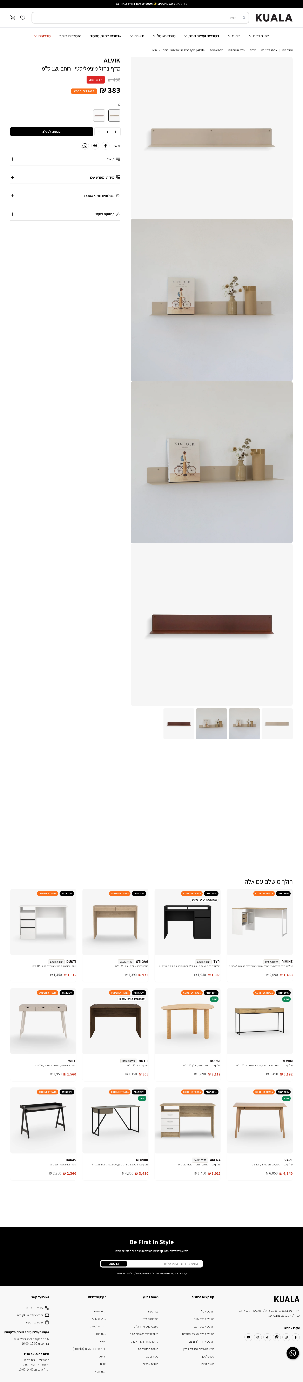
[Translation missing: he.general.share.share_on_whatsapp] (85, 146)
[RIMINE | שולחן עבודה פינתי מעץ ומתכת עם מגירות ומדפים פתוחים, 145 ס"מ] (260, 922)
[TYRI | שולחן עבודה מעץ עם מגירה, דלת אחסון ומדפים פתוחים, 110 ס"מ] (188, 922)
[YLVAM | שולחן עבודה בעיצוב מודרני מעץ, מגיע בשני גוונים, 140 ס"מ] (260, 1021)
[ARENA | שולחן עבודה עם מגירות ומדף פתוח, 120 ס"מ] (188, 1120)
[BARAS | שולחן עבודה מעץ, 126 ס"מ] (43, 1120)
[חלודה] (99, 115)
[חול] (114, 115)
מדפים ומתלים (236, 50)
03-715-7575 (34, 1308)
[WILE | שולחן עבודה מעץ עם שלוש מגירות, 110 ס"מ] (43, 1021)
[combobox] (140, 17)
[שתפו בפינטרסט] (95, 146)
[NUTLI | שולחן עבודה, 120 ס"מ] (115, 1021)
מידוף (253, 50)
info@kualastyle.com (29, 1315)
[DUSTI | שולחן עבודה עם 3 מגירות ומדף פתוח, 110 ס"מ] (43, 922)
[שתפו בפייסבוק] (105, 146)
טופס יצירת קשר (34, 1322)
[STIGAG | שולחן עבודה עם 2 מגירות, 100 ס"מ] (115, 922)
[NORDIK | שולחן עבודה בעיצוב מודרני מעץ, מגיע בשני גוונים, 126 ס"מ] (115, 1120)
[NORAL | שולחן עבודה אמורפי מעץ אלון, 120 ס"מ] (188, 1021)
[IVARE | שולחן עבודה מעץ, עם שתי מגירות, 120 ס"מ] (260, 1120)
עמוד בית (287, 50)
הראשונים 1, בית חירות (36, 1360)
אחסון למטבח (269, 50)
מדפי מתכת (216, 50)
